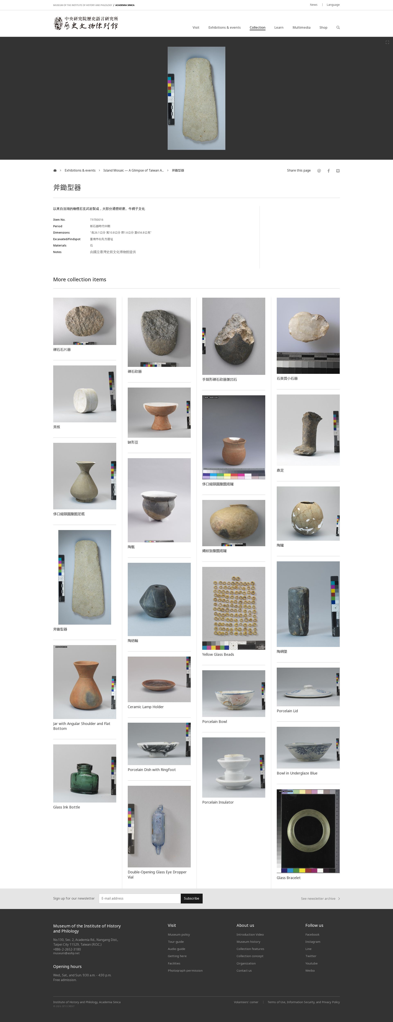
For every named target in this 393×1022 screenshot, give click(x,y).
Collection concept (250, 956)
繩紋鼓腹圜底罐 (214, 550)
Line (308, 949)
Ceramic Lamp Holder (146, 706)
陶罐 (280, 545)
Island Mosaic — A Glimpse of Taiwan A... (133, 170)
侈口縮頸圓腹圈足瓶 (69, 513)
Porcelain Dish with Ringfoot (152, 769)
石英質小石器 (287, 378)
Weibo (310, 970)
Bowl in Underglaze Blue (297, 773)
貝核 (56, 426)
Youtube (311, 963)
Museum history (248, 941)
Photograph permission (185, 970)
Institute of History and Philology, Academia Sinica (87, 1002)
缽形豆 (133, 442)
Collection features (250, 949)
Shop (324, 27)
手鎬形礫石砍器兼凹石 (219, 379)
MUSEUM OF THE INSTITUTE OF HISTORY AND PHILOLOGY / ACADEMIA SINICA (93, 5)
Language (333, 5)
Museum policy (179, 934)
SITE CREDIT (68, 1006)
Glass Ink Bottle (66, 807)
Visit (196, 27)
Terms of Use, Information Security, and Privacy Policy (304, 1002)
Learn (278, 27)
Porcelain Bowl (214, 721)
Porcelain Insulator (218, 802)
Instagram (312, 941)
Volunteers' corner (246, 1002)
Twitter (310, 956)
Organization (246, 963)
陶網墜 (282, 651)
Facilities (174, 963)
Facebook (312, 934)
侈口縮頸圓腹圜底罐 (218, 484)
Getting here (177, 956)
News (313, 5)
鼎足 (280, 470)
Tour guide (176, 941)
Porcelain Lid (287, 710)
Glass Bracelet (289, 877)
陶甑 (131, 546)
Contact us (244, 970)
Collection (257, 27)
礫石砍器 (135, 371)
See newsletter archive (318, 898)
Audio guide (176, 949)
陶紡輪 (133, 640)
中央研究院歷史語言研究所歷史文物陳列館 (85, 23)
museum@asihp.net (66, 953)
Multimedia (301, 27)
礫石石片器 (62, 349)
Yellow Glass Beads (218, 654)
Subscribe (191, 898)
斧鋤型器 (178, 170)
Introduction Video (250, 934)
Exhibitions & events (224, 27)
